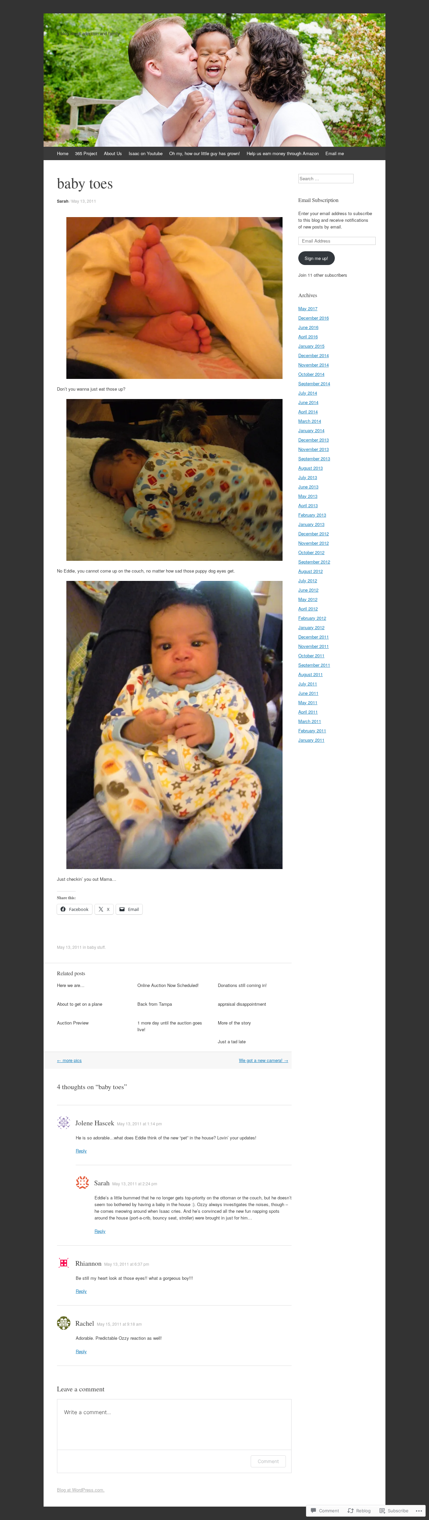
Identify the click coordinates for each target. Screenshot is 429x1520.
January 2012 (311, 627)
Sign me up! (316, 258)
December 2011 (313, 637)
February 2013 (312, 515)
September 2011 (314, 665)
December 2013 (313, 440)
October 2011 (311, 655)
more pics (69, 1060)
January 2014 (311, 430)
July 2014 (307, 393)
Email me (334, 153)
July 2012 (307, 580)
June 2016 (308, 327)
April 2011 (308, 712)
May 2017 (307, 308)
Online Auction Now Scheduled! (168, 985)
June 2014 (308, 402)
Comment (268, 1461)
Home (62, 153)
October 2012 (311, 552)
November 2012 (313, 543)
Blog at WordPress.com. (81, 1489)
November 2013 (313, 449)
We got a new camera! (263, 1060)
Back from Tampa (154, 1004)
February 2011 (312, 730)
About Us (113, 153)
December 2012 (313, 533)
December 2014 (313, 355)
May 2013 (307, 496)
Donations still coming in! (242, 985)
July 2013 (307, 477)
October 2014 (311, 374)
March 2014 (309, 421)
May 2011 (307, 702)
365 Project (86, 153)
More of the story (234, 1022)
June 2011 (308, 693)
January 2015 (311, 346)
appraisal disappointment (242, 1004)
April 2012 (308, 608)
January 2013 (311, 524)
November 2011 (313, 646)
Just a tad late (232, 1041)
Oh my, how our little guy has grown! (204, 153)
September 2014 (314, 383)
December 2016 (313, 318)
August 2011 (310, 674)
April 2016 (308, 336)
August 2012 (310, 571)
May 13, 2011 (83, 201)
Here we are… (70, 985)
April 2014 (308, 411)
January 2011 (311, 740)
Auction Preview (72, 1022)
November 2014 (313, 364)
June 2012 (308, 590)
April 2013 (308, 505)
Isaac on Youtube (146, 153)
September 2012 (314, 561)
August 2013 (310, 468)
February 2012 (312, 618)
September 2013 (314, 458)
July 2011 (307, 683)
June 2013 (308, 486)
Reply (81, 1150)
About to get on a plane (79, 1004)
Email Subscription (318, 199)
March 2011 (309, 721)
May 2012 (307, 599)
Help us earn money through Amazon (283, 153)
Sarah (62, 201)
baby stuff (96, 947)
